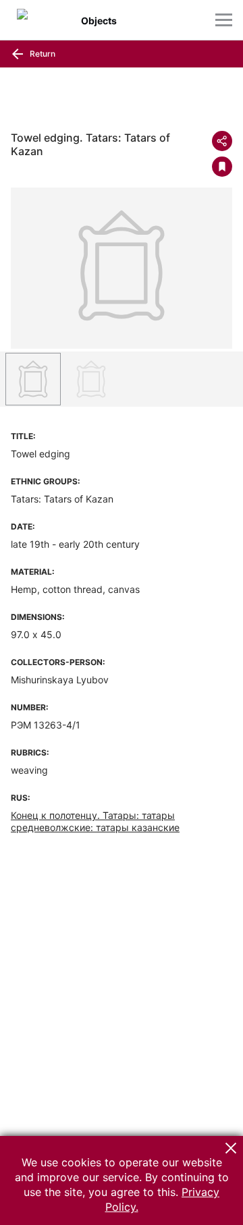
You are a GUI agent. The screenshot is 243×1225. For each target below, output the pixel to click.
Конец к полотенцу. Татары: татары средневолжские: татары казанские (95, 821)
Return (41, 54)
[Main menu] (224, 20)
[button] (231, 1148)
